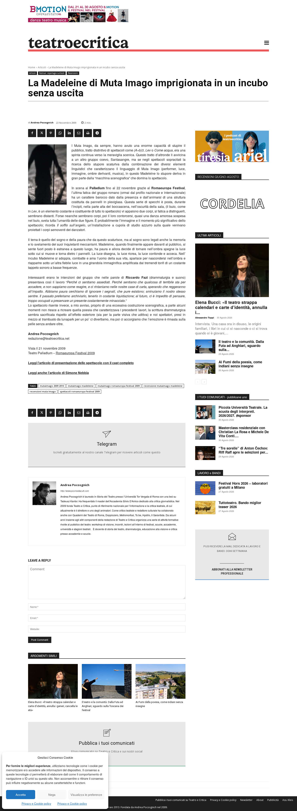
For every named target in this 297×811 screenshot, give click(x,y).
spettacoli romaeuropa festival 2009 (80, 391)
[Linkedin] (69, 133)
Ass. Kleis (287, 800)
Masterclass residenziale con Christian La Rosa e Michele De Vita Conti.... (244, 431)
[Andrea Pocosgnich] (44, 511)
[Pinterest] (51, 133)
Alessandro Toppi (204, 317)
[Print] (88, 133)
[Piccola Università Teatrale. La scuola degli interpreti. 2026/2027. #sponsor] (205, 412)
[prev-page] (197, 381)
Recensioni (73, 73)
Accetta (21, 794)
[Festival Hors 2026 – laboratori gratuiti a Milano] (205, 488)
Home (31, 67)
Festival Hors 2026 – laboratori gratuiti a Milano (243, 485)
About (259, 800)
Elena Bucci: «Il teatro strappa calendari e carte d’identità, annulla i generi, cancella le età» (53, 706)
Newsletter (246, 800)
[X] (41, 133)
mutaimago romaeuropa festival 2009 (119, 385)
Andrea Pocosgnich (42, 122)
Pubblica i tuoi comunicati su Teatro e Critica (181, 800)
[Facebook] (32, 133)
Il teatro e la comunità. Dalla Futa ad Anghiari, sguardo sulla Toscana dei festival (102, 706)
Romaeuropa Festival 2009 (75, 353)
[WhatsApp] (60, 133)
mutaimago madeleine (81, 385)
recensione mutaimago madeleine (163, 385)
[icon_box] (107, 445)
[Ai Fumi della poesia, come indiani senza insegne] (160, 681)
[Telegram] (97, 133)
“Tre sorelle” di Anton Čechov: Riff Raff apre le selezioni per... (243, 450)
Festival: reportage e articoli (51, 73)
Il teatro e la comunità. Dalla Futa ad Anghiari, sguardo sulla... (241, 345)
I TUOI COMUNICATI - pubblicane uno (222, 397)
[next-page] (204, 381)
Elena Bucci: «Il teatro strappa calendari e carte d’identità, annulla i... (231, 307)
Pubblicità (273, 800)
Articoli (42, 67)
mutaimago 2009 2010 (52, 385)
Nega (51, 794)
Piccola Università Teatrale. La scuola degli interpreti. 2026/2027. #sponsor (243, 411)
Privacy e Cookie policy (36, 804)
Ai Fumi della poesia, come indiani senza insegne (240, 363)
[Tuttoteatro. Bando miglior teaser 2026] (205, 508)
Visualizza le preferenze (86, 794)
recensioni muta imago (43, 391)
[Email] (79, 133)
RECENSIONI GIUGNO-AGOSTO (218, 177)
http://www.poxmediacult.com (74, 490)
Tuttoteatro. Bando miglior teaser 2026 (240, 504)
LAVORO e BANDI (209, 473)
